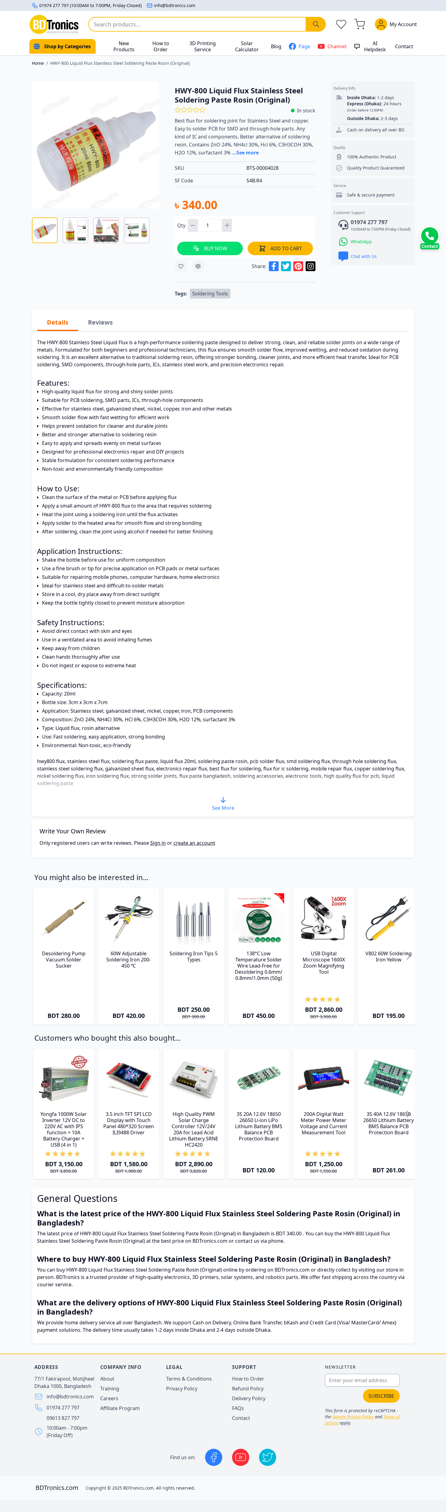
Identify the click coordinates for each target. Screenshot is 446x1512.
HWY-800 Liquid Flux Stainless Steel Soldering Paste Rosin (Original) (120, 63)
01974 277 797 (63, 1407)
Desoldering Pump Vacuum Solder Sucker (64, 959)
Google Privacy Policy (353, 1417)
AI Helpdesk (375, 46)
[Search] (316, 24)
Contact (404, 46)
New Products (124, 46)
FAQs (238, 1408)
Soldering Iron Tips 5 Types (194, 956)
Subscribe (381, 1396)
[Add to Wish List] (181, 266)
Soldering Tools (210, 293)
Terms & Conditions (189, 1378)
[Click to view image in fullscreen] (95, 145)
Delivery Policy (248, 1398)
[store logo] (53, 24)
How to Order (160, 46)
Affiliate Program (120, 1408)
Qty (182, 225)
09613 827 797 (63, 1418)
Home (38, 63)
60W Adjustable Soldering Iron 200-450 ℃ (128, 959)
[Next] (408, 956)
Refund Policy (248, 1388)
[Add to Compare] (198, 266)
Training (109, 1388)
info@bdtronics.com (174, 5)
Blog (276, 46)
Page (304, 46)
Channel (336, 46)
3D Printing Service (202, 46)
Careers (109, 1398)
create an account (194, 843)
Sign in (158, 843)
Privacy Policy (181, 1388)
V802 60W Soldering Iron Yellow (388, 956)
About (107, 1378)
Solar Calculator (247, 46)
